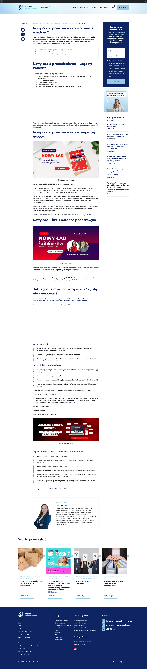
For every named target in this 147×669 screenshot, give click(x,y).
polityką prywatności (119, 71)
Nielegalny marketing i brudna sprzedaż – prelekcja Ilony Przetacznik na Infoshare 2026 (117, 172)
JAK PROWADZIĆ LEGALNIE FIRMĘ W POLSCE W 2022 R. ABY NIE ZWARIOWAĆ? (63, 300)
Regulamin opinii (79, 625)
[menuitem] (1, 1)
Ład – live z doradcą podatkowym (55, 54)
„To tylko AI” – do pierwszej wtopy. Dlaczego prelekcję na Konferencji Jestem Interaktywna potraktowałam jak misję (118, 187)
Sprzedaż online (60, 623)
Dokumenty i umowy (61, 621)
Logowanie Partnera (80, 644)
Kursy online (59, 640)
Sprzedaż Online (67, 23)
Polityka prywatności (80, 621)
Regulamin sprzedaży (80, 623)
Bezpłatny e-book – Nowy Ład (45, 52)
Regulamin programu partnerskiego (85, 630)
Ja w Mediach (66, 576)
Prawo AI (57, 628)
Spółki (57, 630)
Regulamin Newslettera (81, 628)
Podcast (57, 23)
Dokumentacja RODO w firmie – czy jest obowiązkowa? (113, 583)
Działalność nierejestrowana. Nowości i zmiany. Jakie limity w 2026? (117, 146)
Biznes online (48, 23)
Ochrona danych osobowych (84, 576)
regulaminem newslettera (115, 73)
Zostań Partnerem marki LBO (83, 642)
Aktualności (37, 23)
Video (76, 23)
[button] (44, 7)
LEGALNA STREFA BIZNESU (56, 489)
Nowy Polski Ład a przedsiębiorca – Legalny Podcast (53, 50)
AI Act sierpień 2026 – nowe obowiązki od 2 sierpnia (117, 135)
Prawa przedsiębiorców (86, 578)
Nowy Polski (39, 54)
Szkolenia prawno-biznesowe (61, 636)
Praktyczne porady (53, 578)
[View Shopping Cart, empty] (113, 7)
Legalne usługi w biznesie (63, 625)
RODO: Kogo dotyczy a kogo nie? (85, 582)
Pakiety (57, 632)
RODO (95, 578)
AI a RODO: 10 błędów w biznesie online (115, 125)
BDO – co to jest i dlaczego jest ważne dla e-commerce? (31, 583)
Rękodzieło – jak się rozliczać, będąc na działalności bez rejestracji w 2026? (118, 159)
